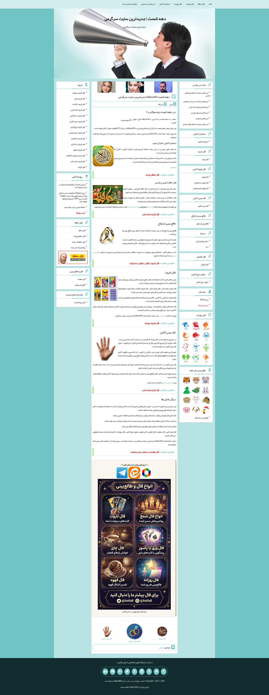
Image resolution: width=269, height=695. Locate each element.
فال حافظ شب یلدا (78, 242)
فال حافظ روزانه (133, 207)
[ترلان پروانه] (135, 88)
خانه (210, 4)
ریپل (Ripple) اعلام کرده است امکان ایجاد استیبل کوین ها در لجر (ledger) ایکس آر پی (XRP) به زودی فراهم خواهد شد (73, 197)
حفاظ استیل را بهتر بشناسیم (75, 207)
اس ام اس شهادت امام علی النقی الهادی (197, 94)
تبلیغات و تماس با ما (129, 4)
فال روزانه (178, 4)
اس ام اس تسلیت (202, 118)
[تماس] (134, 671)
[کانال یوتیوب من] (112, 671)
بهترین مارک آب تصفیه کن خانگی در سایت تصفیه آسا (73, 186)
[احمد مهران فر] (163, 88)
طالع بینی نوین (80, 285)
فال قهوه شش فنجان (200, 188)
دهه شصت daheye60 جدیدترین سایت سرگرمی (144, 97)
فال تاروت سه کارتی (77, 116)
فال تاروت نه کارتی (78, 138)
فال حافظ (201, 4)
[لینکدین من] (105, 671)
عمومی (161, 648)
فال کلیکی (204, 264)
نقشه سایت (124, 687)
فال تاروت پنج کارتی (77, 127)
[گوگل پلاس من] (120, 671)
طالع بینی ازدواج (202, 224)
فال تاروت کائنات (78, 104)
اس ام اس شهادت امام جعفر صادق (195, 124)
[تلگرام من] (156, 671)
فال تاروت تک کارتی (77, 110)
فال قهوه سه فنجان (201, 182)
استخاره (173, 167)
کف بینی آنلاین (167, 383)
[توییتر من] (127, 671)
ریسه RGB (204, 300)
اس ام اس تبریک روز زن (199, 113)
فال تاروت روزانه (79, 93)
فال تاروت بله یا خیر (77, 161)
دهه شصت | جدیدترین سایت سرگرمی (135, 18)
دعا (207, 247)
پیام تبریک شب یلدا (78, 247)
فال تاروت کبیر (79, 98)
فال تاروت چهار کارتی (77, 121)
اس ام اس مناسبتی (148, 4)
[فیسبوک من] (149, 671)
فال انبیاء (205, 159)
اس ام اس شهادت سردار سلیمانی (195, 101)
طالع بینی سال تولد (201, 418)
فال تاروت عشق (79, 150)
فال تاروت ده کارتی (78, 144)
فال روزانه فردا (79, 302)
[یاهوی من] (163, 671)
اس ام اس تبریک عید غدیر (198, 107)
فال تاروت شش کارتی (77, 133)
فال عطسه (81, 279)
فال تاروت (190, 4)
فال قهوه (205, 177)
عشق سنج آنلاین (202, 282)
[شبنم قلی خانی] (106, 88)
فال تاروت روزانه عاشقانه (75, 155)
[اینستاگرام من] (142, 671)
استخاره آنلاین (164, 4)
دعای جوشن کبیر (202, 241)
